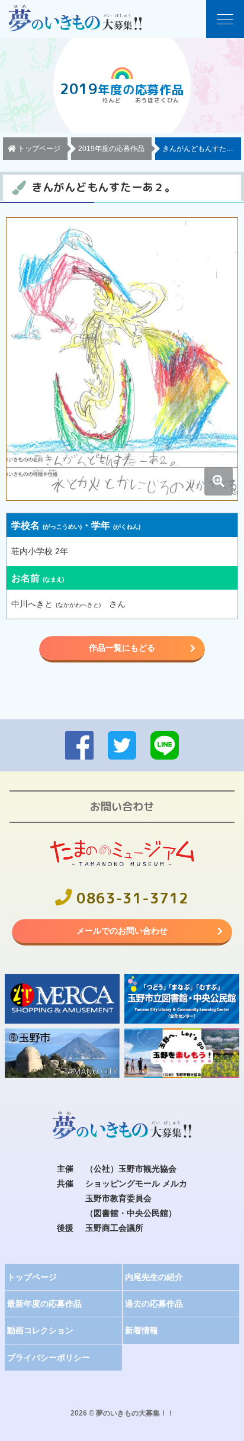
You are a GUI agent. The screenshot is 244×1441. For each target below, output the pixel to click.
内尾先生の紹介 (154, 1277)
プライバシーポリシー (48, 1357)
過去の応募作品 (154, 1303)
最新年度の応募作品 (44, 1303)
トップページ (32, 1277)
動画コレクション (40, 1330)
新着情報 (141, 1330)
